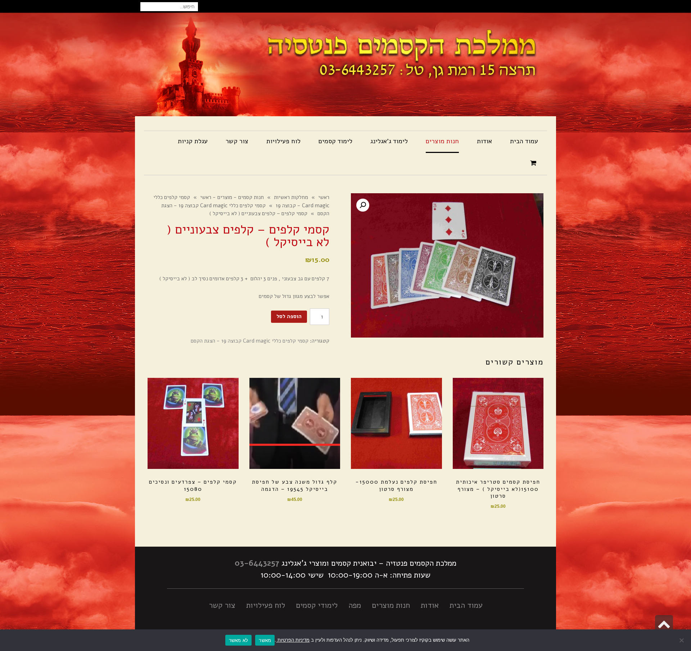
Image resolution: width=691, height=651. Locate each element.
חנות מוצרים (391, 605)
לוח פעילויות (265, 605)
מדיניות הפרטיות (293, 640)
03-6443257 (257, 563)
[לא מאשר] (682, 640)
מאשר (265, 640)
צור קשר (222, 605)
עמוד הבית (466, 605)
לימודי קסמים (317, 605)
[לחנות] (534, 163)
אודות (430, 605)
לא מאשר (238, 640)
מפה (354, 605)
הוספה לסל (289, 316)
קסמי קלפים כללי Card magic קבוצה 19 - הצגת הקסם (249, 340)
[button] (362, 205)
